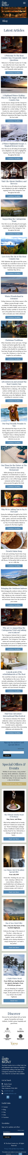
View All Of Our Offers (14, 784)
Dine (4, 1115)
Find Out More (14, 839)
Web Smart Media (18, 1149)
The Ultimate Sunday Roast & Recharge (14, 816)
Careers (5, 1107)
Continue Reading (14, 73)
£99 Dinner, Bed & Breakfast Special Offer (14, 871)
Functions (6, 1117)
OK (20, 1154)
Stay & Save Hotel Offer (14, 923)
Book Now (14, 1001)
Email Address (6, 750)
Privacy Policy (8, 1149)
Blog (4, 1110)
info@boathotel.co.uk (10, 1093)
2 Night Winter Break (14, 978)
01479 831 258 (8, 1091)
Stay (4, 1112)
